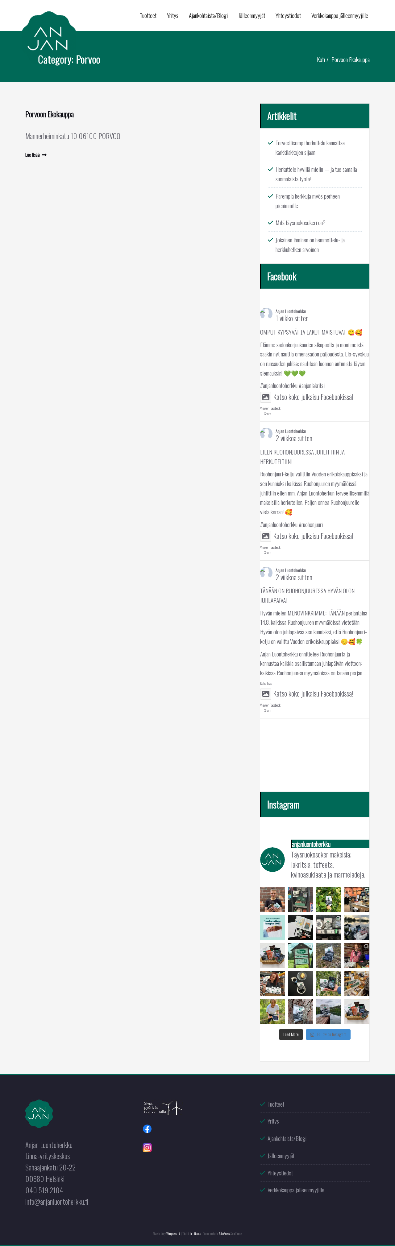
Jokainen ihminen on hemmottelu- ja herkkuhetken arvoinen (310, 244)
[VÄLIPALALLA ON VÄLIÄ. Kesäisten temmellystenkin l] (300, 983)
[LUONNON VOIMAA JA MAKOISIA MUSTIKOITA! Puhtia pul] (272, 1011)
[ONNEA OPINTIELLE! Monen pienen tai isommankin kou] (300, 927)
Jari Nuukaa (195, 1233)
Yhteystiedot (288, 15)
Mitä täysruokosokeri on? (301, 222)
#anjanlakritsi (312, 385)
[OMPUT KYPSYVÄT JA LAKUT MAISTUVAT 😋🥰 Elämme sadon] (328, 899)
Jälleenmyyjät (251, 15)
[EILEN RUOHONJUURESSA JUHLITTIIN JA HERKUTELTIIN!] (356, 899)
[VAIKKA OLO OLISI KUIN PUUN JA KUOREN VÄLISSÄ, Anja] (300, 1011)
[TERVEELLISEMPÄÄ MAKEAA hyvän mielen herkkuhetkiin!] (272, 899)
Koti (321, 59)
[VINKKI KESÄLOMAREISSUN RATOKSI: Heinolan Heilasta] (356, 983)
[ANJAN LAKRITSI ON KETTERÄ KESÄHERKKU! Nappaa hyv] (272, 983)
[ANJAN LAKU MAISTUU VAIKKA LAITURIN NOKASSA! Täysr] (328, 1011)
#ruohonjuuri (311, 524)
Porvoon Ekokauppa (350, 59)
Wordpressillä (173, 1233)
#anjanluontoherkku (278, 385)
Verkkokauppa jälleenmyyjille (339, 15)
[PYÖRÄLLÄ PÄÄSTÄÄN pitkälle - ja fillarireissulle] (356, 927)
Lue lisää (32, 154)
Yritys (172, 15)
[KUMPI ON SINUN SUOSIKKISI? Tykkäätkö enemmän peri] (328, 983)
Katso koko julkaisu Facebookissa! (313, 397)
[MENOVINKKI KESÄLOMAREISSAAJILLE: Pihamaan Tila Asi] (356, 955)
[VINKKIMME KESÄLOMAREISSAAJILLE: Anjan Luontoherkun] (300, 955)
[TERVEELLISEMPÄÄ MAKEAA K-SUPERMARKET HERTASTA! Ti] (300, 899)
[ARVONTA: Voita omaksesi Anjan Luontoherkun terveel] (356, 1011)
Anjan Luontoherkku (291, 311)
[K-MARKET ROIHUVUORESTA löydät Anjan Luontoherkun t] (328, 927)
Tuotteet (148, 15)
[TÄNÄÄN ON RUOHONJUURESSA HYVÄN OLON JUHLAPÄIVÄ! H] (272, 927)
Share (267, 413)
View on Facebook (270, 408)
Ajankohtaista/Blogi (208, 15)
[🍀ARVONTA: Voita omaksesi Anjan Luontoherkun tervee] (272, 955)
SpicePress (224, 1233)
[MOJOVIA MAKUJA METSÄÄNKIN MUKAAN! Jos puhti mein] (328, 955)
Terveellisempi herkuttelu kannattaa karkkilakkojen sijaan (310, 147)
